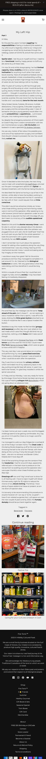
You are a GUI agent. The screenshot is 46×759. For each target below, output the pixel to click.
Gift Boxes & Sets (23, 702)
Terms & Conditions (23, 752)
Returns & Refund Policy (23, 745)
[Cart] (43, 20)
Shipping (23, 749)
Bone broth (18, 511)
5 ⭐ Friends (23, 692)
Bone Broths (34, 381)
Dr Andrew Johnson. (32, 127)
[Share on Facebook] (18, 516)
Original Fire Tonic (26, 340)
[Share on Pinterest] (27, 516)
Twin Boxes (23, 708)
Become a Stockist (23, 739)
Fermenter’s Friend (23, 735)
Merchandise (23, 715)
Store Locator (23, 732)
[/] (23, 20)
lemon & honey (17, 345)
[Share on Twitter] (23, 516)
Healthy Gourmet (23, 698)
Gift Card (23, 712)
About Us (23, 742)
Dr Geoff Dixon (31, 184)
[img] (13, 677)
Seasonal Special (23, 705)
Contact (23, 729)
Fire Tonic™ (23, 689)
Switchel (23, 695)
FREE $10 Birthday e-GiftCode (23, 725)
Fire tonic (28, 511)
